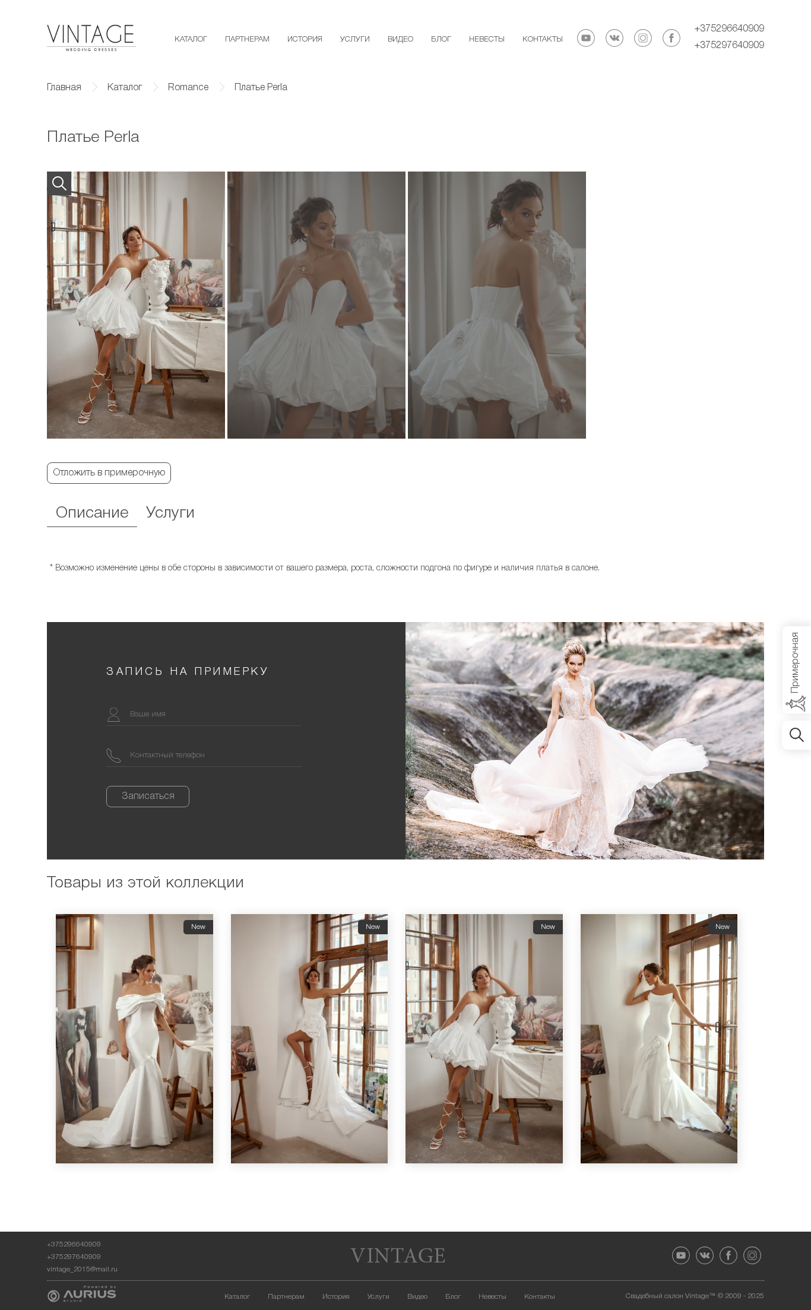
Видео (400, 39)
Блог (441, 39)
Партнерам (247, 39)
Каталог (191, 39)
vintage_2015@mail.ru (82, 1269)
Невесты (487, 39)
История (304, 39)
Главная (64, 88)
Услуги (355, 39)
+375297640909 (729, 46)
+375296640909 (729, 29)
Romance (188, 88)
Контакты (542, 39)
